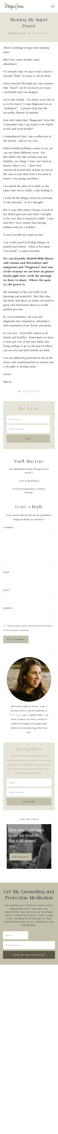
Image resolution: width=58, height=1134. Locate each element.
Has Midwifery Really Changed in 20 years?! (29, 471)
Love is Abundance (29, 481)
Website (8, 608)
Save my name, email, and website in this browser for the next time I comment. (27, 628)
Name (7, 572)
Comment (8, 527)
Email (7, 590)
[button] (52, 5)
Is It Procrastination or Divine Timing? (29, 490)
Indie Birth (15, 715)
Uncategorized (40, 33)
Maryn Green (14, 6)
